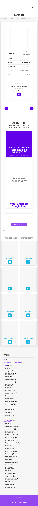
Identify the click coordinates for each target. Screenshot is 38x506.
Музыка (7, 387)
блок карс (28, 311)
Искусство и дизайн (11, 443)
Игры (5, 365)
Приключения (9, 393)
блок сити (10, 285)
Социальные (9, 476)
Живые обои (9, 431)
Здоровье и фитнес (11, 434)
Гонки (7, 376)
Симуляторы (9, 401)
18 (4, 360)
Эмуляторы (8, 487)
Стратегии (8, 409)
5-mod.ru (24, 11)
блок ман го (9, 258)
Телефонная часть (11, 479)
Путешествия (9, 467)
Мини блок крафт (28, 338)
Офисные (8, 459)
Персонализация (10, 462)
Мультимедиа (9, 451)
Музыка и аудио (10, 448)
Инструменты (9, 437)
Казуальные (9, 382)
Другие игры (9, 379)
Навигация (8, 454)
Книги (7, 445)
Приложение (8, 420)
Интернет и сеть (10, 440)
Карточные (8, 384)
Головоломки (9, 373)
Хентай (7, 412)
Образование (9, 456)
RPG (6, 368)
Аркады (7, 371)
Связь (7, 470)
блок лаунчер (10, 311)
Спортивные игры (10, 407)
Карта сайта (19, 498)
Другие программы (11, 426)
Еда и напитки (9, 429)
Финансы (8, 481)
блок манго (28, 285)
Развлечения (26, 62)
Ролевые (8, 398)
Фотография (9, 484)
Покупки (8, 465)
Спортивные (9, 404)
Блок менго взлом (9, 338)
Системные (8, 473)
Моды (6, 418)
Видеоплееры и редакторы (12, 362)
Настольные (9, 390)
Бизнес (7, 423)
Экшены (7, 415)
